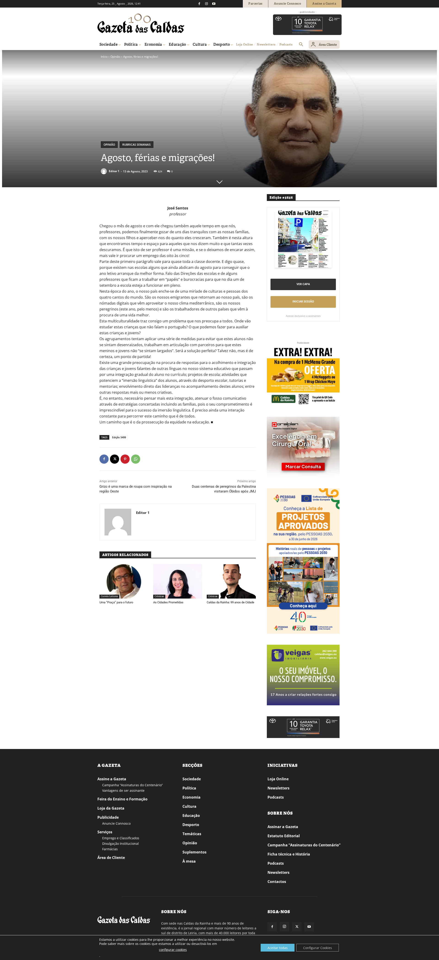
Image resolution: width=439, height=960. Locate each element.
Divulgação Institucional (120, 843)
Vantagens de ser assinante (123, 790)
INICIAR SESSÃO (303, 301)
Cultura (189, 806)
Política (189, 788)
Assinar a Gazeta (283, 826)
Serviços (104, 831)
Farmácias (110, 849)
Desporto (190, 824)
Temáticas (191, 833)
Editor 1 (114, 171)
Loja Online (278, 778)
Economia (191, 797)
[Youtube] (213, 3)
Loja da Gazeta (110, 808)
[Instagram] (206, 3)
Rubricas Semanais (136, 145)
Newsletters (278, 788)
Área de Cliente (111, 857)
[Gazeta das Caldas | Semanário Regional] (140, 23)
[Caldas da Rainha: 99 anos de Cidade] (231, 581)
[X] (114, 459)
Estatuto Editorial (284, 835)
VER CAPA (303, 284)
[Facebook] (199, 3)
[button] (301, 44)
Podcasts (276, 797)
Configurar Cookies (317, 948)
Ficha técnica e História (289, 854)
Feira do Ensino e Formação (122, 799)
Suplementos (194, 852)
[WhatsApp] (135, 459)
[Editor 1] (104, 171)
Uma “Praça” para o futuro (116, 602)
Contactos (277, 881)
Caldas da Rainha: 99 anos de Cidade (230, 602)
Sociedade (191, 778)
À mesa (189, 861)
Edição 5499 (119, 437)
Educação (191, 815)
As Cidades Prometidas (168, 602)
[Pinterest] (125, 459)
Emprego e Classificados (120, 838)
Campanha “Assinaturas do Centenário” (132, 785)
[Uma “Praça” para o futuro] (124, 581)
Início (104, 57)
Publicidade (108, 817)
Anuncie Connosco (116, 823)
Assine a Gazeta (111, 778)
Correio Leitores (109, 596)
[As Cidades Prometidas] (177, 581)
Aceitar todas (278, 948)
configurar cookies (173, 949)
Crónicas (159, 596)
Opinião (115, 57)
